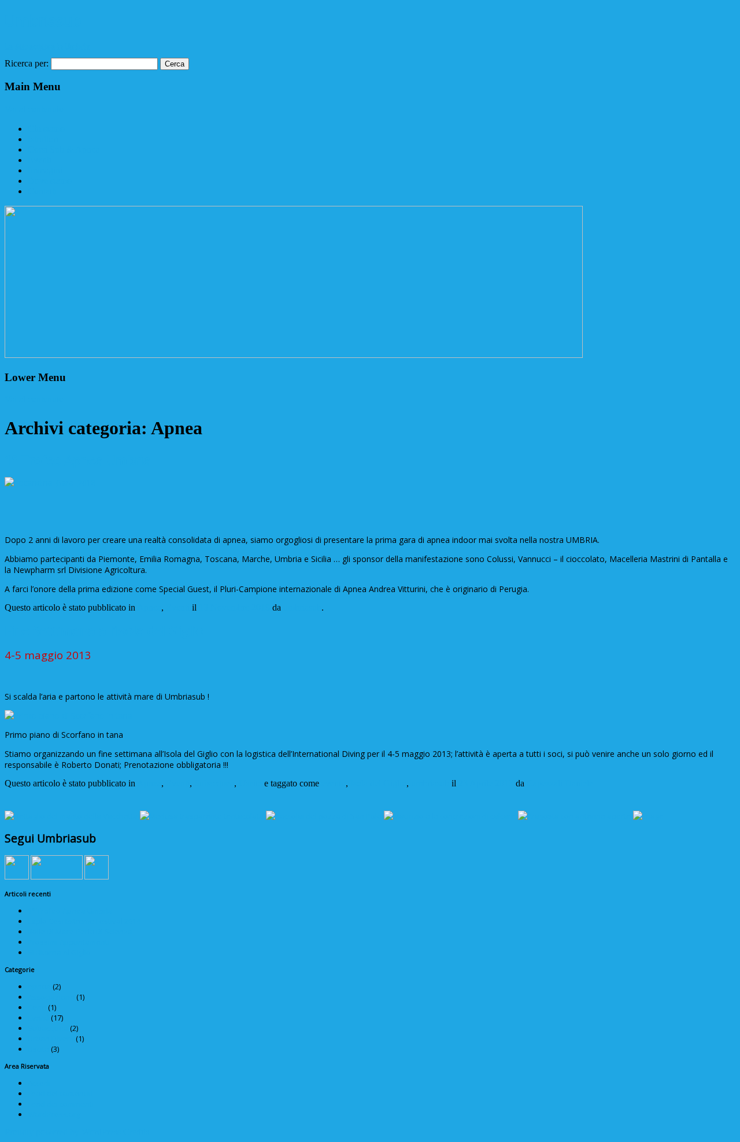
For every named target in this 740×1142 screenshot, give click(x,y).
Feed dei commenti (61, 1104)
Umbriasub (43, 20)
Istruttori (43, 139)
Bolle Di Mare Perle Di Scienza (80, 931)
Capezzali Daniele (560, 783)
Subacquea (214, 783)
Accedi (39, 1083)
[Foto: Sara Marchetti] (648, 816)
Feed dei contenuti (60, 1093)
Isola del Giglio (378, 783)
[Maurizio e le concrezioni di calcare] (450, 816)
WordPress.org (54, 1114)
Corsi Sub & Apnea (63, 149)
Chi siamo (46, 129)
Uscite (250, 783)
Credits (136, 1132)
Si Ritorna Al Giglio (59, 952)
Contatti (42, 191)
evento (333, 783)
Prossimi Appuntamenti (68, 942)
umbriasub (302, 607)
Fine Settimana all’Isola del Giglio (104, 630)
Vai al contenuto (34, 109)
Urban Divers (51, 1038)
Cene (37, 1007)
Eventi (39, 160)
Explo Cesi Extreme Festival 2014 (84, 921)
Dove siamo (50, 181)
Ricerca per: (27, 63)
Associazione (51, 997)
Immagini (45, 170)
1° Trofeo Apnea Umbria (78, 459)
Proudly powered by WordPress (63, 1132)
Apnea (149, 607)
